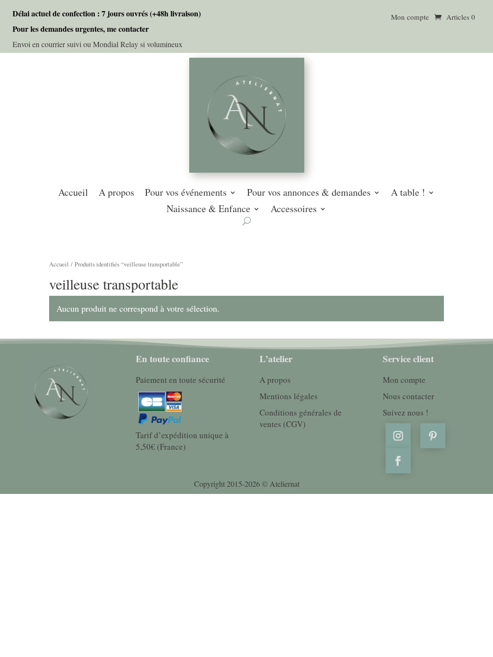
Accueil (73, 193)
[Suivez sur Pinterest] (432, 435)
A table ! (408, 193)
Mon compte (410, 17)
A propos (116, 193)
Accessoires (294, 209)
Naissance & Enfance (208, 209)
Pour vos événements (186, 193)
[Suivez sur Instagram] (398, 435)
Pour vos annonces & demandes (309, 193)
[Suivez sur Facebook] (398, 460)
